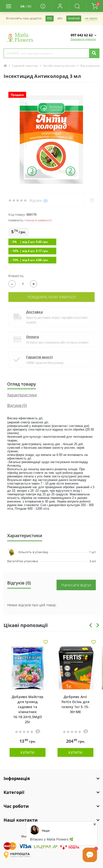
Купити (27, 752)
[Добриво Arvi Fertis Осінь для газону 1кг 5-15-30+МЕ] (75, 667)
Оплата (32, 336)
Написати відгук (76, 585)
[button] (60, 6)
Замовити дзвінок (83, 39)
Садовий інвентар (25, 66)
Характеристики (22, 395)
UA (22, 6)
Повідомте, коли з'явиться (52, 297)
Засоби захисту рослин (59, 66)
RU (29, 6)
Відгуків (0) (17, 405)
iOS (49, 18)
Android (74, 18)
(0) (45, 200)
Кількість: (16, 275)
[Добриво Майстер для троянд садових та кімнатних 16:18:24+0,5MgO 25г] (27, 667)
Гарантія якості (39, 357)
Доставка (34, 312)
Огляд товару (21, 384)
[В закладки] (45, 642)
